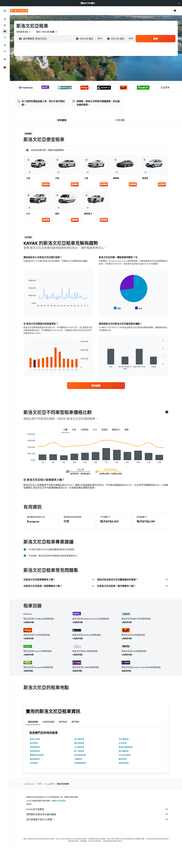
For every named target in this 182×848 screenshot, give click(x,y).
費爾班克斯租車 (37, 755)
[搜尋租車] (5, 31)
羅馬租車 (123, 759)
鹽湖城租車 (35, 759)
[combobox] (23, 31)
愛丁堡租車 (79, 751)
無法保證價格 (60, 801)
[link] (96, 385)
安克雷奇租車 (80, 755)
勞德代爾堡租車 (126, 747)
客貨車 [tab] (104, 429)
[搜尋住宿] (5, 25)
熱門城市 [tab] (75, 722)
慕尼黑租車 (79, 743)
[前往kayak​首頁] (19, 10)
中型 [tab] (74, 429)
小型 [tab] (65, 429)
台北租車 (123, 743)
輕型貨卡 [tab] (116, 429)
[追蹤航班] (5, 51)
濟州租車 (34, 763)
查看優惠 (45, 184)
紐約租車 (34, 743)
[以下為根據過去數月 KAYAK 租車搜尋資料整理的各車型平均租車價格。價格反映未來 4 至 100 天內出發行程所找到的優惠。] (166, 412)
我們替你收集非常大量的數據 (41, 814)
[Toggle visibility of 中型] (117, 308)
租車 (39, 784)
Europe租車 (49, 784)
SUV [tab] (95, 429)
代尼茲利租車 (125, 755)
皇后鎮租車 (124, 751)
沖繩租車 (78, 759)
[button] (179, 3)
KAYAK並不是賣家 (35, 809)
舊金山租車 (35, 739)
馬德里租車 (35, 747)
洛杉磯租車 (124, 739)
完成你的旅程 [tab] (48, 722)
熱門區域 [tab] (63, 722)
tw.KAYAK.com (28, 784)
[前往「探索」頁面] (5, 45)
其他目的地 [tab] (33, 722)
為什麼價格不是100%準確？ (40, 819)
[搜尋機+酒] (5, 37)
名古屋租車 (79, 747)
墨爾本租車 (124, 763)
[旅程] (5, 59)
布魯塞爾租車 (80, 763)
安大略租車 (79, 739)
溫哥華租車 (35, 751)
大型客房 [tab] (84, 429)
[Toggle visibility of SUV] (138, 308)
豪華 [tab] (127, 429)
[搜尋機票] (5, 19)
